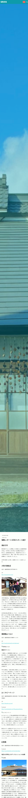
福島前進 (4, 2)
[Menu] (24, 2)
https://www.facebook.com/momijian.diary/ (11, 751)
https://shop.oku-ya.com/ (7, 703)
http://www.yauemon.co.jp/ (7, 574)
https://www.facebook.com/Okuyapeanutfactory (12, 709)
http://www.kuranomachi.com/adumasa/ (10, 643)
